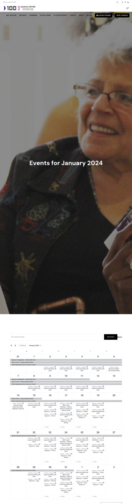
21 (18, 432)
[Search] (117, 2)
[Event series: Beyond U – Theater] (87, 409)
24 (66, 432)
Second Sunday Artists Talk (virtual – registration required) (18, 406)
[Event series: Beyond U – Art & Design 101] (87, 414)
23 (50, 432)
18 (82, 395)
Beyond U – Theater (82, 411)
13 (114, 375)
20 (114, 395)
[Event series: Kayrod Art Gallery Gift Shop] (55, 367)
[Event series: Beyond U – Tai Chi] (55, 414)
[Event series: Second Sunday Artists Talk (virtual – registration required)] (23, 403)
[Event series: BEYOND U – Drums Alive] (103, 403)
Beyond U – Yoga (98, 417)
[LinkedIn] (128, 2)
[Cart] (126, 8)
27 (114, 432)
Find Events (110, 337)
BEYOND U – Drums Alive (98, 406)
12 (98, 375)
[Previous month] (11, 345)
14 (18, 395)
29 (34, 467)
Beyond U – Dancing (50, 411)
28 (18, 467)
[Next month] (15, 345)
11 (82, 375)
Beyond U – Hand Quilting (66, 422)
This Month (23, 345)
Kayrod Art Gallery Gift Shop (50, 369)
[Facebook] (125, 2)
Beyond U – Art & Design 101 (82, 416)
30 (50, 467)
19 (98, 395)
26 (98, 432)
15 (34, 395)
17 (66, 395)
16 (50, 395)
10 (66, 375)
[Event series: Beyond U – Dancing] (55, 409)
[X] (122, 2)
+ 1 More (46, 427)
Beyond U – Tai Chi (50, 416)
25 (82, 432)
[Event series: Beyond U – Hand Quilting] (71, 419)
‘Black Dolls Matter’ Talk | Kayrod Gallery (114, 369)
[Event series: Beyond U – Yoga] (103, 416)
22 (34, 432)
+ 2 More (78, 461)
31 (18, 356)
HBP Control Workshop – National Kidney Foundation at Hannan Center (66, 407)
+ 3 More (62, 427)
